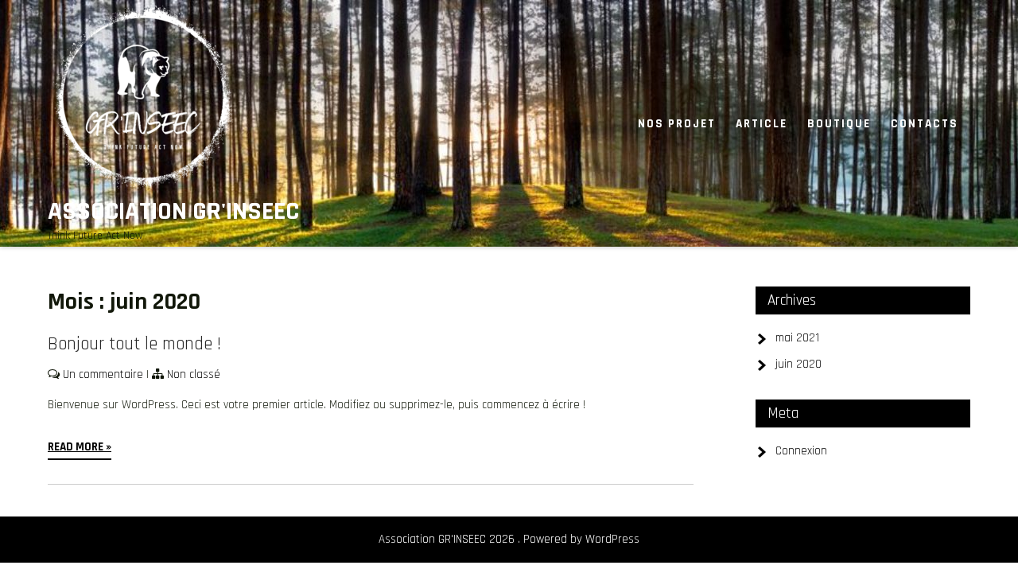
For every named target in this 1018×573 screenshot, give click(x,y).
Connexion (801, 450)
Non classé (193, 374)
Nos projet (677, 123)
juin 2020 (798, 364)
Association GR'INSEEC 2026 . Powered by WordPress (509, 539)
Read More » (79, 446)
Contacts (924, 123)
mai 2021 (797, 337)
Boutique (839, 123)
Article (761, 123)
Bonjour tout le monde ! (134, 344)
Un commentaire (103, 374)
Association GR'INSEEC (173, 211)
